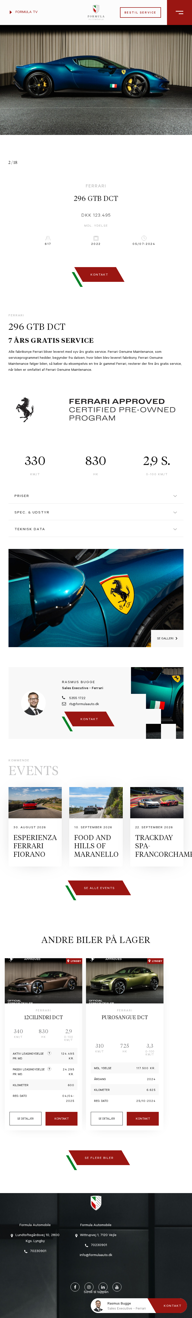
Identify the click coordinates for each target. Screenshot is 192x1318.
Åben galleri (168, 163)
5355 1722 (77, 699)
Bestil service (140, 13)
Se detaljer (26, 1119)
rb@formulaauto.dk (83, 705)
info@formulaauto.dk (96, 1256)
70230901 (38, 1252)
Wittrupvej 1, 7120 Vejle (98, 1236)
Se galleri (165, 639)
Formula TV (26, 12)
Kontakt (61, 1119)
